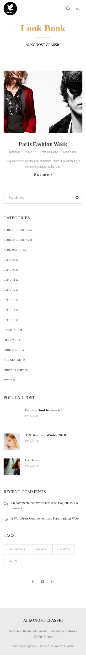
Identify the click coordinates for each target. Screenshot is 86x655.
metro (13, 560)
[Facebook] (33, 581)
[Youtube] (42, 581)
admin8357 (15, 152)
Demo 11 (9, 280)
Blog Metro (13, 250)
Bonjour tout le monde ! (43, 410)
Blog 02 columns (16, 240)
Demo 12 (9, 290)
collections (17, 549)
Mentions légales (23, 646)
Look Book (69, 152)
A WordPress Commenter (28, 518)
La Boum (32, 460)
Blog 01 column (15, 230)
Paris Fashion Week (43, 144)
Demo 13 (9, 300)
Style (8, 380)
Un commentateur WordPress (30, 503)
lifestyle (63, 549)
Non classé (12, 360)
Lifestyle (11, 340)
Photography (14, 370)
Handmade (11, 330)
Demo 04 (56, 152)
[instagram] (52, 581)
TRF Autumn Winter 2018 (45, 435)
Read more (42, 174)
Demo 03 (44, 152)
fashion (41, 549)
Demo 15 (9, 320)
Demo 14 (9, 310)
